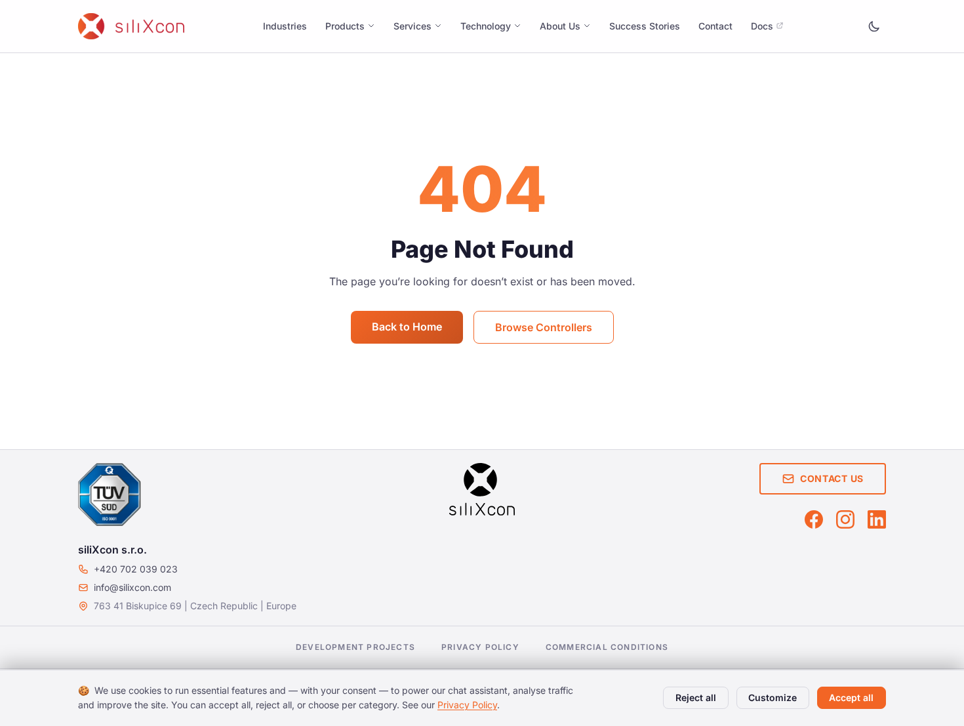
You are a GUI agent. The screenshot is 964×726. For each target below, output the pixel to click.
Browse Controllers (543, 327)
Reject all (695, 697)
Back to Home (407, 326)
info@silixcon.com (132, 587)
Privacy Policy (480, 647)
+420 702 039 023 (136, 569)
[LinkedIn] (877, 519)
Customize (772, 697)
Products (345, 25)
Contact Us (832, 478)
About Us (560, 25)
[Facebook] (814, 519)
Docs (762, 25)
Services (412, 25)
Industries (285, 25)
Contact (715, 25)
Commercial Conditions (607, 647)
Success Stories (644, 25)
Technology (485, 25)
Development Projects (355, 647)
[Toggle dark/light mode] (874, 26)
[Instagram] (845, 519)
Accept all (851, 697)
